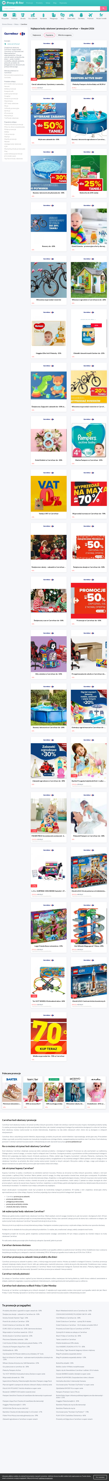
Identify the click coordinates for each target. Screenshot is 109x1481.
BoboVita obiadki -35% (64, 1363)
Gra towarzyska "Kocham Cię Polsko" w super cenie (75, 1385)
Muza (6, 106)
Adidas (6, 132)
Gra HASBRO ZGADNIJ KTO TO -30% (70, 1347)
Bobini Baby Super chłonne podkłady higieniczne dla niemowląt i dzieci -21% (79, 1396)
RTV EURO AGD (10, 156)
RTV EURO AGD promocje (13, 84)
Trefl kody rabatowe (11, 118)
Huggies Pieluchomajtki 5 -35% (14, 1405)
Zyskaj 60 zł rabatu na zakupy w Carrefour (71, 1332)
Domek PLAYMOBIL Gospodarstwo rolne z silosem (75, 1377)
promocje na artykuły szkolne (17, 1204)
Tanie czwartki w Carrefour (66, 1339)
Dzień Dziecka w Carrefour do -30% (16, 1325)
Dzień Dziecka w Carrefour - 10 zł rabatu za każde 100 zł (77, 1325)
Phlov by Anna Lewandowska (14, 127)
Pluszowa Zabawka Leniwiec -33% (15, 1339)
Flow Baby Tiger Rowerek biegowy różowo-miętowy (75, 1350)
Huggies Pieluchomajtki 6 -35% (67, 1401)
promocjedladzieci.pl (73, 1142)
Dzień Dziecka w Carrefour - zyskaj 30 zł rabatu (73, 1321)
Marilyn (7, 137)
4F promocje (8, 113)
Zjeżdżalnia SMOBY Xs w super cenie (69, 1388)
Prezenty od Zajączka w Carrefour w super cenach (74, 1419)
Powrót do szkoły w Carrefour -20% (16, 1321)
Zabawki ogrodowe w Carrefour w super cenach (20, 1419)
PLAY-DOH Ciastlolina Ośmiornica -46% (71, 1415)
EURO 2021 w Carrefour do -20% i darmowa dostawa (22, 1329)
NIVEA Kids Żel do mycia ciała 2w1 (15, 1408)
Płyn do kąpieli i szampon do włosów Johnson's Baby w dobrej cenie (27, 1385)
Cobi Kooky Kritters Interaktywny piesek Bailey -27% (22, 1343)
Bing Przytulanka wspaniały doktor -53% (71, 1357)
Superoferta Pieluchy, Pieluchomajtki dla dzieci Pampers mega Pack (27, 1381)
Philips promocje (10, 129)
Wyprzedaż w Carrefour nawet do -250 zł (18, 1332)
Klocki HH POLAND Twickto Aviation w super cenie (22, 1388)
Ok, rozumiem (100, 1477)
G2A (5, 146)
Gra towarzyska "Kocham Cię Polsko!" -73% (72, 1412)
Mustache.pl (8, 116)
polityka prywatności (46, 1478)
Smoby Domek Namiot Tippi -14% (15, 1318)
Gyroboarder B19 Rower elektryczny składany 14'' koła (23, 1354)
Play (5, 151)
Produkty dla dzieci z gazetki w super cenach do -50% (22, 1311)
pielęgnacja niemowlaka (15, 1202)
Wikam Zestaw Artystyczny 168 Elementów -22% (21, 1363)
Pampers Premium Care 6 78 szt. (68, 1392)
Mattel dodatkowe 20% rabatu (67, 1343)
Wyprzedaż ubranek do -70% (13, 1377)
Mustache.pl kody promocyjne (14, 149)
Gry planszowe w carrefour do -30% (16, 1367)
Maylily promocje (10, 139)
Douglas (7, 96)
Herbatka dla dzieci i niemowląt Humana (71, 1381)
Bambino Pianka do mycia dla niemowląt (71, 1405)
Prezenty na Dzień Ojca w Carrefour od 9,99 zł (73, 1329)
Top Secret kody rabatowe (13, 159)
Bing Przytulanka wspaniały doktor (69, 1354)
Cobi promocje (9, 134)
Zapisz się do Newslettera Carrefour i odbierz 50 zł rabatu (77, 1370)
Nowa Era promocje (11, 98)
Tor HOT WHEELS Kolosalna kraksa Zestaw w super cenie (24, 1374)
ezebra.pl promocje (11, 94)
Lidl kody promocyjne (11, 108)
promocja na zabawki (22, 1196)
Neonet (7, 86)
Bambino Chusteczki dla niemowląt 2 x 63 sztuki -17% (22, 1412)
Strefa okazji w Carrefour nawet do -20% (17, 1336)
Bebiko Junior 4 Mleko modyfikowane (70, 1367)
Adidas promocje (10, 89)
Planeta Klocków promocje (13, 124)
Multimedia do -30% (10, 1350)
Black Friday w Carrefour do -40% (68, 1336)
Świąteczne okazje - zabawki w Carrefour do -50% (21, 1314)
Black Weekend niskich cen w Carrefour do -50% (74, 1311)
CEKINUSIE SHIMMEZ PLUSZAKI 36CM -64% (73, 1314)
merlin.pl (7, 111)
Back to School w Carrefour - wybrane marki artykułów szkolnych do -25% (28, 1358)
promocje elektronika (14, 1199)
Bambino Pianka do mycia (65, 1408)
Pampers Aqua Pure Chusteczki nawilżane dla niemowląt (23, 1401)
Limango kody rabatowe (12, 144)
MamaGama (8, 101)
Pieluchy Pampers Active (12, 1370)
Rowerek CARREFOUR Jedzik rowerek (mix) (19, 1392)
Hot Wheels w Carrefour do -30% (68, 1318)
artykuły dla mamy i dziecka (16, 1207)
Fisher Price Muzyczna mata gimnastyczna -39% (20, 1415)
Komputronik (8, 91)
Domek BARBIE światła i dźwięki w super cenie (73, 1374)
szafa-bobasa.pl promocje (13, 154)
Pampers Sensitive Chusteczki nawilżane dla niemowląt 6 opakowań (27, 1395)
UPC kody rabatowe (11, 103)
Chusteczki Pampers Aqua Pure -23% (16, 1347)
